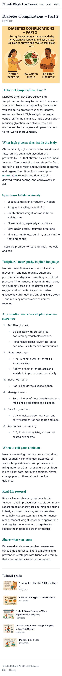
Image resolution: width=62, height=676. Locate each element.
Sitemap (12, 670)
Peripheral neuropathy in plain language (30, 261)
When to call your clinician (21, 447)
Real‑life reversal (14, 491)
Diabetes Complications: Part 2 (24, 89)
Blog (48, 4)
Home (40, 4)
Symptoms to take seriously (21, 194)
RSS (4, 670)
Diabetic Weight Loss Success (19, 4)
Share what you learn (17, 539)
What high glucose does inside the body (29, 142)
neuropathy (9, 175)
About (57, 4)
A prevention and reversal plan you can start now (29, 316)
